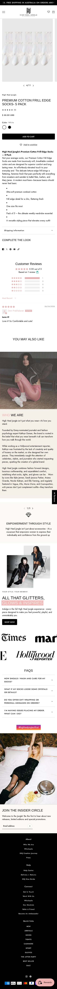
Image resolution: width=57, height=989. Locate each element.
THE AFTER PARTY (28, 957)
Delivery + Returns (28, 875)
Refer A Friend (28, 909)
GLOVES (28, 952)
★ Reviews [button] (54, 497)
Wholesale (28, 849)
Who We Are (28, 844)
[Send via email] (14, 249)
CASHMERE (28, 944)
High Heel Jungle (9, 95)
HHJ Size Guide (28, 879)
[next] (33, 85)
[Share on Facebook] (3, 249)
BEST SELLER (28, 961)
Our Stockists (28, 905)
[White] (4, 127)
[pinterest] (30, 976)
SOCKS (28, 935)
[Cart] (53, 12)
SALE (28, 965)
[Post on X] (7, 249)
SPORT (28, 948)
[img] (8, 306)
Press (28, 857)
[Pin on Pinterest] (10, 249)
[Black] (9, 127)
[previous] (23, 85)
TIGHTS (28, 939)
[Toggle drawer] (3, 12)
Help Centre (28, 870)
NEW (29, 926)
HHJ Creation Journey (28, 853)
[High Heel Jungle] (28, 12)
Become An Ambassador (28, 913)
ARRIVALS (29, 931)
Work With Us (28, 896)
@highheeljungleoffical (29, 727)
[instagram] (26, 976)
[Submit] (30, 826)
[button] (18, 249)
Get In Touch (28, 892)
